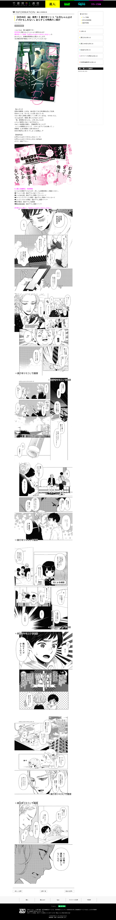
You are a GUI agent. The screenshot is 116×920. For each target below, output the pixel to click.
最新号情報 (85, 23)
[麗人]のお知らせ (86, 37)
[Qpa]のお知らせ (86, 50)
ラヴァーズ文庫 (73, 900)
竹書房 (89, 900)
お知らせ (83, 31)
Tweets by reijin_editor (82, 71)
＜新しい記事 (17, 891)
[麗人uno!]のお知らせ (87, 43)
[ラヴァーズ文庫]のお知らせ (89, 56)
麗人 (27, 900)
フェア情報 (85, 17)
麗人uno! (42, 900)
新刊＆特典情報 (19, 25)
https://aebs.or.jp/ (66, 913)
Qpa (58, 900)
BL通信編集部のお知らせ (88, 62)
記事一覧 (43, 891)
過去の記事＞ (69, 891)
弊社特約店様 (20, 204)
